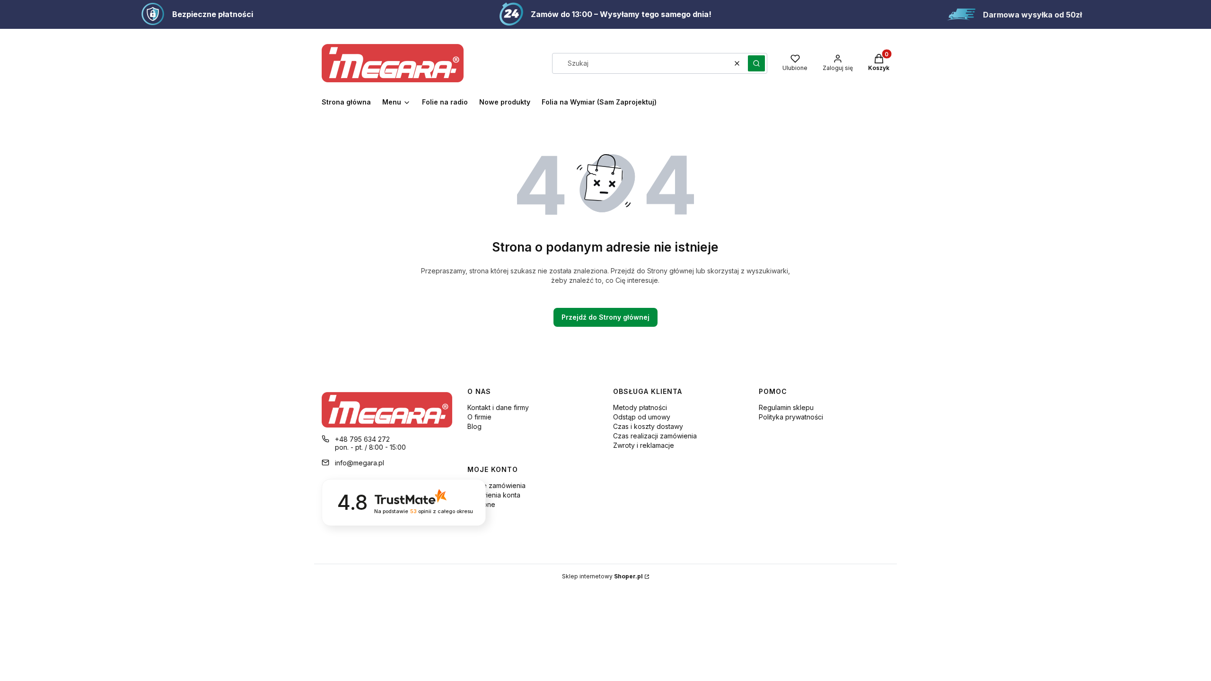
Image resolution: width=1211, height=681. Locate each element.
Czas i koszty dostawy (648, 426)
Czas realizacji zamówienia (655, 436)
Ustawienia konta (493, 495)
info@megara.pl (359, 463)
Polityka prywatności (791, 417)
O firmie (479, 417)
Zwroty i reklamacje (643, 445)
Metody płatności (640, 407)
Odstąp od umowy (641, 417)
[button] (756, 63)
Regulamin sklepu (786, 407)
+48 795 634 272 (362, 439)
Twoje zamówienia (496, 485)
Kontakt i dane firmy (498, 407)
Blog (474, 426)
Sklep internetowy (602, 576)
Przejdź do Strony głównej (605, 317)
